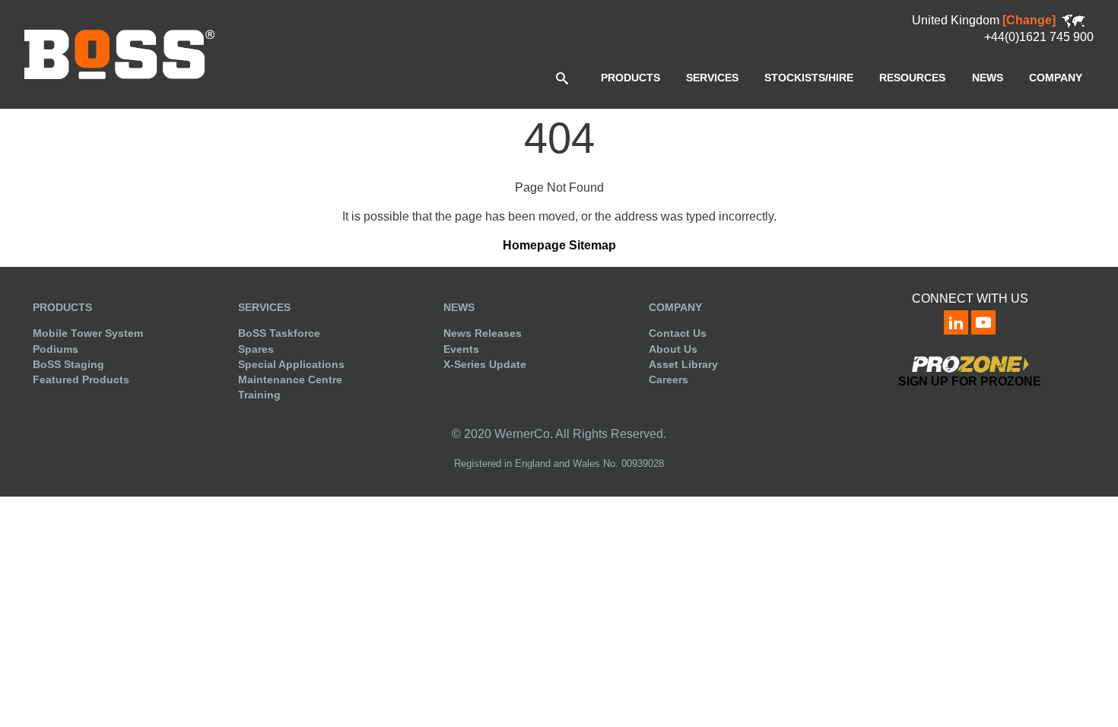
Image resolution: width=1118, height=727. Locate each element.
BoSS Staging (68, 364)
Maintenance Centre (290, 379)
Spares (256, 349)
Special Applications (291, 364)
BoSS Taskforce (279, 333)
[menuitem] (630, 78)
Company (675, 307)
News (459, 307)
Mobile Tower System (88, 333)
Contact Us (678, 333)
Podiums (55, 349)
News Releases (482, 333)
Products (62, 307)
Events (461, 349)
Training (259, 395)
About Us (673, 349)
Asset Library (683, 364)
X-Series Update (484, 364)
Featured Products (81, 379)
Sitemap (592, 245)
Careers (668, 379)
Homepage (534, 245)
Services (264, 307)
